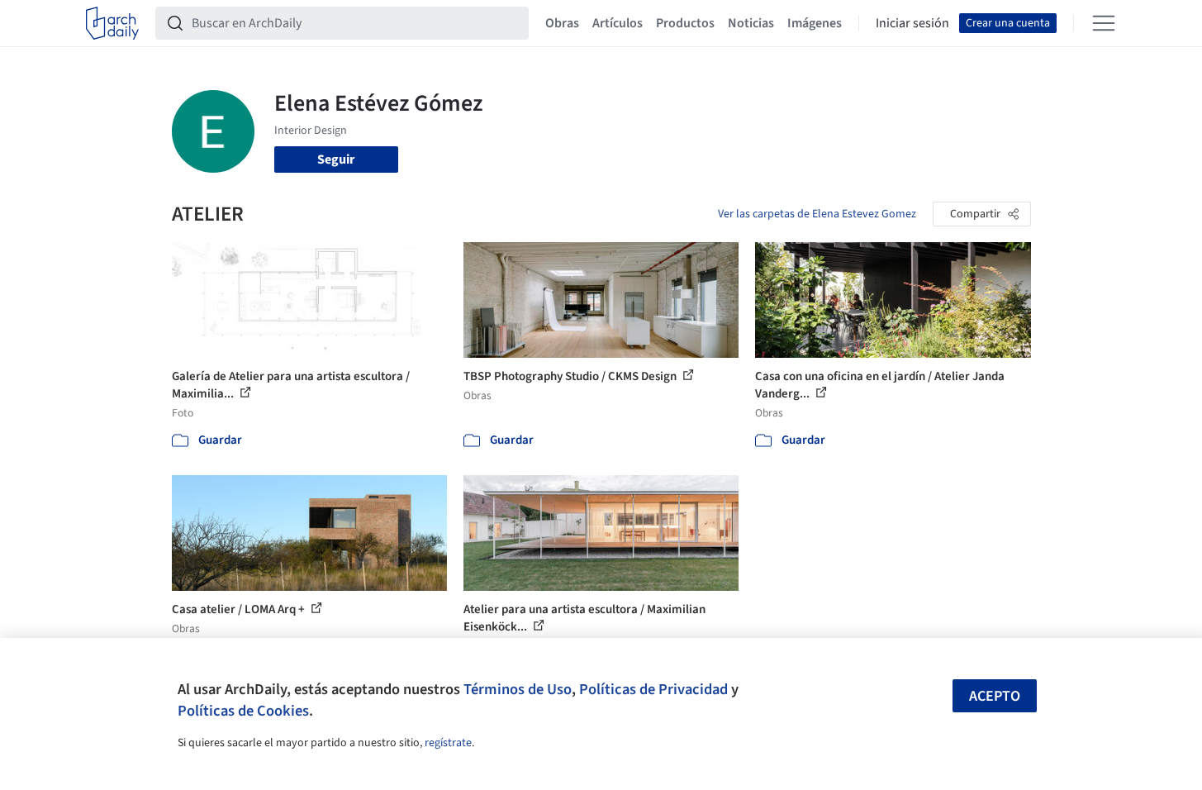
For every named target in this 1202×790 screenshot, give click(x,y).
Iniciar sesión (912, 23)
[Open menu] (1103, 23)
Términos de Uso (517, 689)
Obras (562, 23)
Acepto (994, 696)
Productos (685, 23)
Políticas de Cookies (243, 710)
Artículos (617, 23)
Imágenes (814, 23)
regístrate (448, 743)
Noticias (751, 23)
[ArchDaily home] (112, 23)
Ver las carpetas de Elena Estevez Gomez (817, 214)
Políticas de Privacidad (653, 689)
